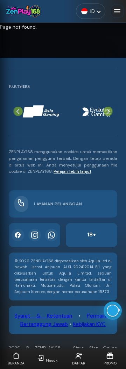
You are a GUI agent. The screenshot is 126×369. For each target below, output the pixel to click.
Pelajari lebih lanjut (72, 171)
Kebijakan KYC (89, 324)
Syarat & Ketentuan (43, 315)
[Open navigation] (117, 11)
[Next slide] (108, 111)
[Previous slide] (18, 111)
